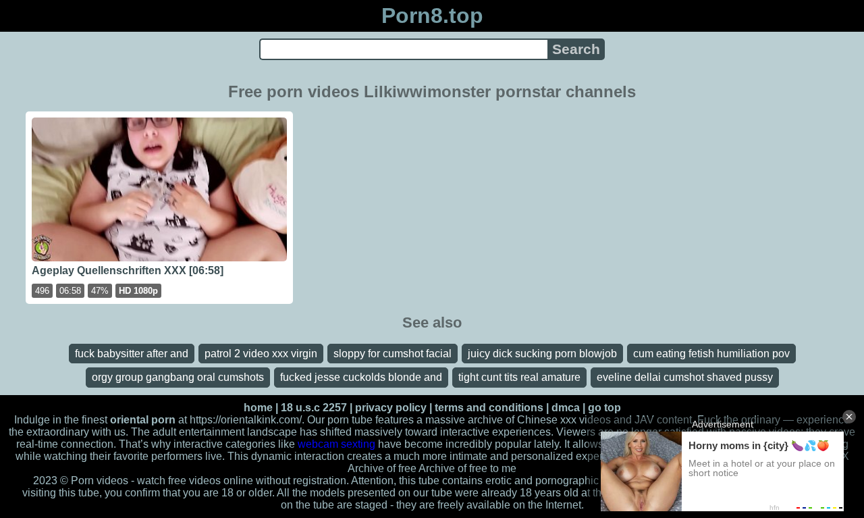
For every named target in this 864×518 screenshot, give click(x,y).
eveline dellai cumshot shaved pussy (685, 377)
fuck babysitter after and (131, 353)
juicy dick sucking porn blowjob (542, 353)
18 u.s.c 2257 (314, 407)
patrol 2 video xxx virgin (261, 353)
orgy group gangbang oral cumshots (178, 377)
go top (604, 407)
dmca (565, 407)
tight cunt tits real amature (519, 377)
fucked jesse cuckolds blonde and (361, 377)
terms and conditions (489, 407)
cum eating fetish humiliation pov (711, 353)
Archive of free (452, 468)
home (258, 407)
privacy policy (391, 407)
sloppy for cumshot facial (392, 353)
